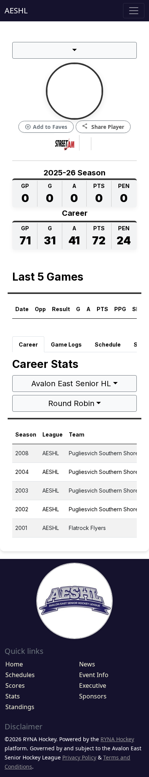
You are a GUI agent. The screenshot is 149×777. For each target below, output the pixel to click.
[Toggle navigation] (133, 10)
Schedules (20, 675)
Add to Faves (46, 127)
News (87, 664)
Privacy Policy (79, 757)
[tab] (28, 344)
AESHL (16, 10)
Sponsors (93, 696)
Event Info (94, 675)
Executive (92, 685)
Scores (15, 685)
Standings (19, 707)
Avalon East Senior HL (71, 383)
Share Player (103, 126)
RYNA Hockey (117, 739)
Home (14, 664)
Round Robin (71, 403)
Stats (12, 696)
